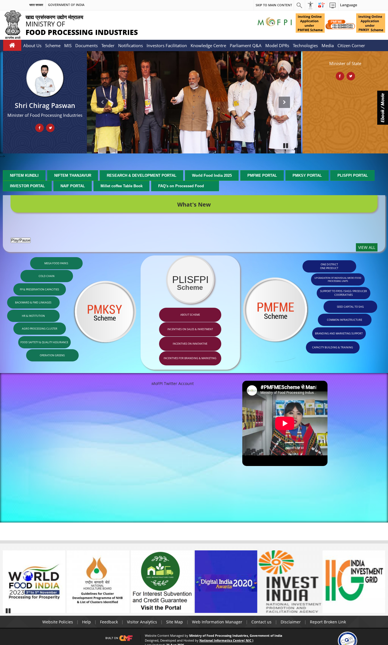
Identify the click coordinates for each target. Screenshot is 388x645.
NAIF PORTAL (73, 186)
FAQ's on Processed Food (181, 186)
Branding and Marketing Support (339, 333)
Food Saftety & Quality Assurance (44, 342)
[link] (347, 640)
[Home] (12, 45)
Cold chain (47, 276)
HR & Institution (33, 316)
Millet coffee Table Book (122, 186)
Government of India (66, 5)
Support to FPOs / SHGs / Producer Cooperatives (343, 293)
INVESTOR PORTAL (27, 186)
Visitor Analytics (142, 622)
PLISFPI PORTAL (352, 175)
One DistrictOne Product (329, 266)
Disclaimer (291, 622)
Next (284, 99)
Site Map (174, 622)
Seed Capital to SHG (350, 307)
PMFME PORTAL (262, 175)
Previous (103, 99)
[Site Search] (299, 5)
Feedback (109, 622)
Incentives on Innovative (190, 344)
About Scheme (190, 315)
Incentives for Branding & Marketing (190, 358)
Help (86, 622)
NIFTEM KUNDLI (24, 175)
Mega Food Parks (56, 263)
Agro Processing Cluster (39, 328)
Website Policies (57, 622)
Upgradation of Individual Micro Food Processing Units (337, 279)
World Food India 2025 (212, 175)
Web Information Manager (217, 622)
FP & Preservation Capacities (39, 289)
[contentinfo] (310, 310)
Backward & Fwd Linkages (33, 302)
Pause (286, 145)
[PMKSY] (340, 24)
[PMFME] (310, 23)
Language (348, 5)
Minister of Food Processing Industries (44, 115)
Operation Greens (52, 355)
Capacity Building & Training (332, 347)
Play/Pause (20, 240)
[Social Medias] (321, 5)
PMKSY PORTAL (307, 175)
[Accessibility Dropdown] (310, 5)
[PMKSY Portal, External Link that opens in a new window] (370, 22)
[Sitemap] (332, 5)
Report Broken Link (328, 622)
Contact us (261, 622)
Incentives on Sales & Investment (190, 329)
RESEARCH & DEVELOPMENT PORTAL (141, 175)
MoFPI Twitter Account (172, 383)
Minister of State (345, 63)
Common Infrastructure (344, 320)
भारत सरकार (36, 5)
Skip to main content (274, 5)
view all (366, 247)
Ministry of (70, 24)
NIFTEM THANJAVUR (72, 175)
